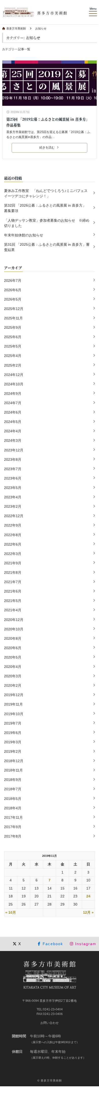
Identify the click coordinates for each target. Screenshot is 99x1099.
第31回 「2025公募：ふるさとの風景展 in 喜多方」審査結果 (47, 247)
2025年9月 (12, 327)
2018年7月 (12, 789)
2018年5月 (12, 799)
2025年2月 (12, 365)
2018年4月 (12, 808)
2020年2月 (12, 685)
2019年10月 (13, 714)
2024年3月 (12, 440)
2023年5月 (12, 488)
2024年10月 (13, 384)
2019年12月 (13, 695)
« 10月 (10, 912)
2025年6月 (12, 337)
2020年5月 (12, 657)
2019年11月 (13, 704)
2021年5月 (12, 601)
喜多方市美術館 (51, 1080)
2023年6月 (12, 478)
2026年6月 (12, 290)
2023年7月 (12, 469)
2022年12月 (13, 516)
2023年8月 (12, 459)
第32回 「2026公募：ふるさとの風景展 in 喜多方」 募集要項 (48, 208)
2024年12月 (13, 375)
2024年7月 (12, 403)
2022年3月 (12, 554)
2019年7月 (12, 723)
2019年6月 (12, 733)
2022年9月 (12, 525)
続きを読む (47, 147)
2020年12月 (13, 620)
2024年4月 (12, 431)
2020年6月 (12, 648)
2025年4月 (12, 356)
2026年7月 (12, 280)
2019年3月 (12, 742)
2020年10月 (13, 629)
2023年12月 (13, 450)
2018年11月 (13, 770)
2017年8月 (12, 836)
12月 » (88, 912)
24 (88, 896)
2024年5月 (12, 422)
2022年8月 (12, 535)
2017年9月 (12, 827)
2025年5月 (12, 346)
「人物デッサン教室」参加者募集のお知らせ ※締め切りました (46, 223)
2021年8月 (12, 572)
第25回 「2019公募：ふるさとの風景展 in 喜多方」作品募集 (47, 122)
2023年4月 (12, 497)
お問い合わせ (49, 1023)
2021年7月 (12, 582)
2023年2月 (12, 506)
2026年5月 (12, 299)
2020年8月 (12, 638)
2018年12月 (13, 761)
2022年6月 (12, 544)
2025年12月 (13, 309)
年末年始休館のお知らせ (23, 235)
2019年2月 (12, 751)
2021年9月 (12, 563)
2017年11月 (13, 817)
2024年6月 (12, 412)
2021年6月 (12, 591)
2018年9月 (12, 780)
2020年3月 (12, 676)
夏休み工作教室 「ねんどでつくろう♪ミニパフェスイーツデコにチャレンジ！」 (46, 193)
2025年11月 (13, 318)
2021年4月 (12, 610)
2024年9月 (12, 393)
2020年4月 (12, 667)
